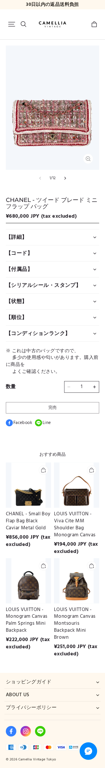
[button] (12, 24)
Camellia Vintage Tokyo (37, 759)
